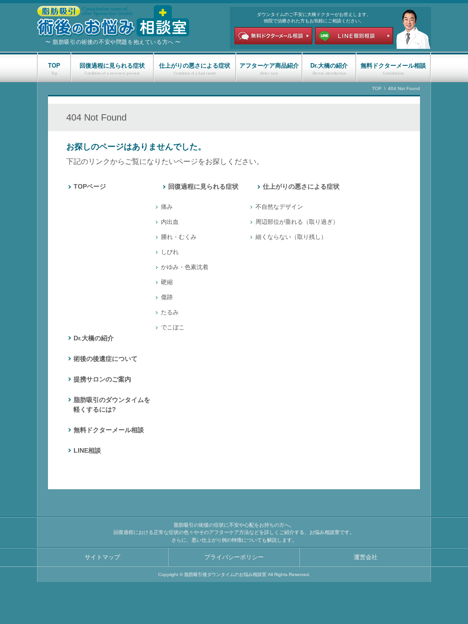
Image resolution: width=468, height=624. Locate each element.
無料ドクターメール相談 (393, 65)
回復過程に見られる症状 (112, 65)
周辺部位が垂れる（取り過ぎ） (297, 221)
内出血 (170, 221)
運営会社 (366, 557)
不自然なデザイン (279, 206)
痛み (167, 206)
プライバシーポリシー (234, 557)
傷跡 (167, 297)
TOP (54, 65)
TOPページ (90, 186)
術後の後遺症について (106, 358)
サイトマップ (102, 557)
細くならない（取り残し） (291, 236)
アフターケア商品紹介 (269, 65)
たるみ (170, 312)
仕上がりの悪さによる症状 (194, 65)
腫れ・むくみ (179, 236)
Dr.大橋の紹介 (329, 65)
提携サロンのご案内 (102, 379)
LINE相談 (87, 450)
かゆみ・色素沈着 (184, 267)
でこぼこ (173, 327)
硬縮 (167, 282)
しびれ (170, 252)
